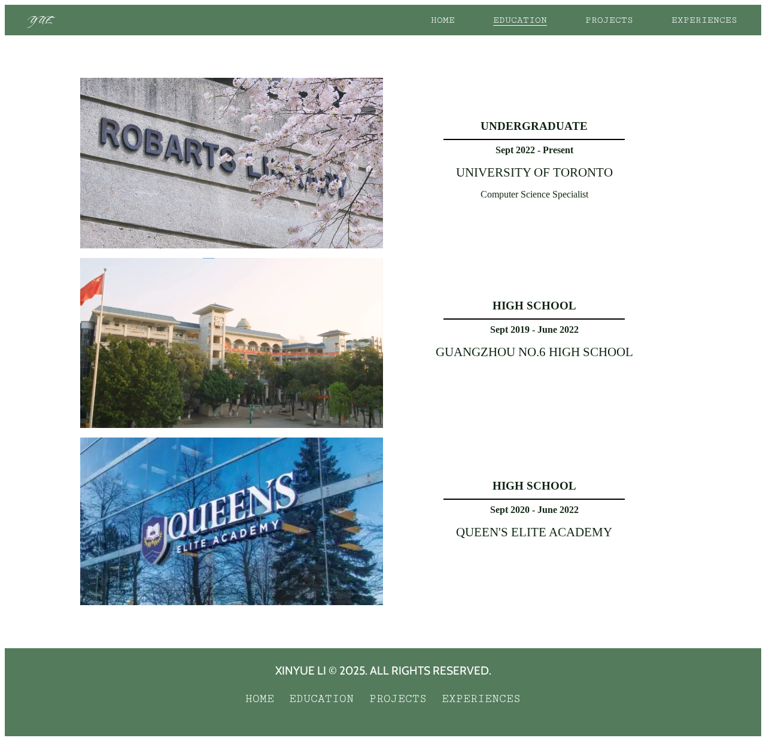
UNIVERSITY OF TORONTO (534, 172)
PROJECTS (609, 20)
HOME (443, 20)
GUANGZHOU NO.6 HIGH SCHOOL (534, 352)
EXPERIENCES (704, 20)
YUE (40, 20)
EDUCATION (520, 20)
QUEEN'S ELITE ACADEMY (534, 532)
